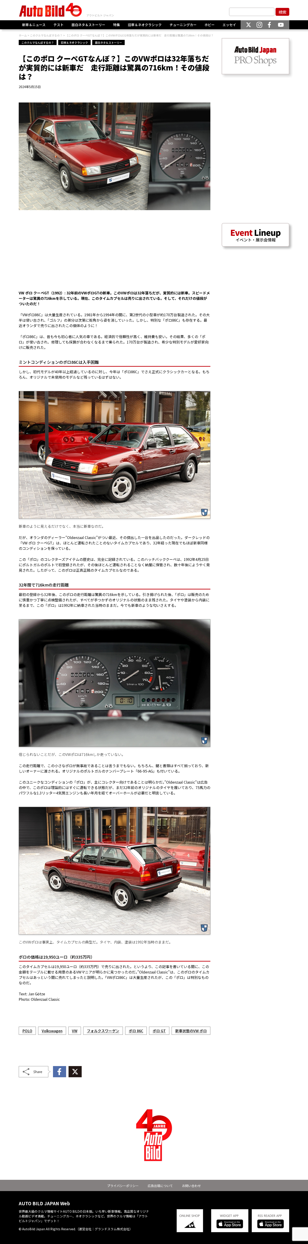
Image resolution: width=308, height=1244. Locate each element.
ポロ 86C (136, 1030)
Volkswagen (52, 1030)
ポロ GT (159, 1030)
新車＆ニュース (34, 24)
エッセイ (229, 24)
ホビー (210, 24)
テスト (58, 24)
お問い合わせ (191, 1185)
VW (74, 1030)
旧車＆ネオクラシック (145, 24)
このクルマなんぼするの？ (37, 42)
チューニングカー (183, 24)
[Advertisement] (114, 252)
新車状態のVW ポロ (191, 1030)
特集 (116, 24)
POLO (27, 1030)
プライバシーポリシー (123, 1185)
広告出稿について (160, 1185)
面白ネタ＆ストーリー (88, 24)
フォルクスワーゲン (103, 1030)
